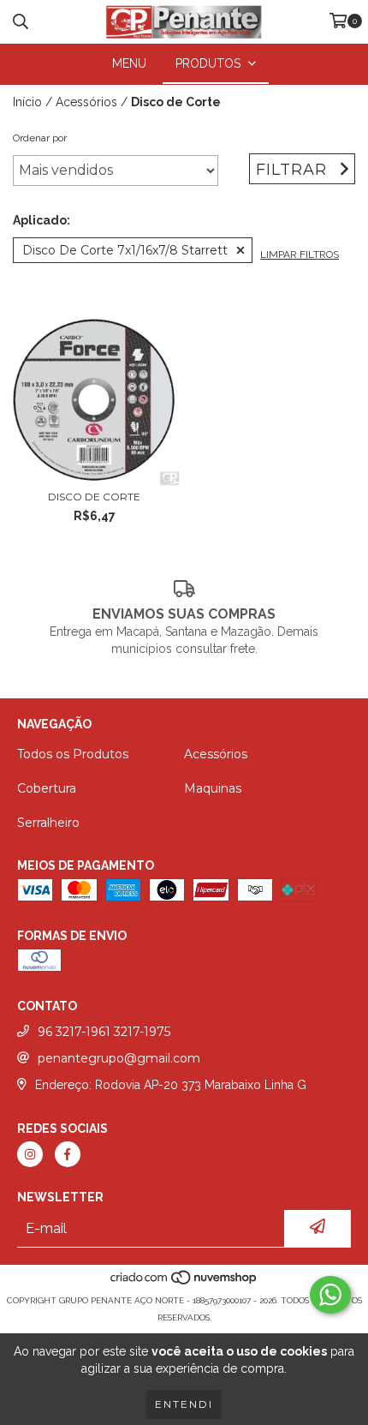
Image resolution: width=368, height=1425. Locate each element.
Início (27, 102)
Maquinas (212, 788)
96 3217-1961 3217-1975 (104, 1031)
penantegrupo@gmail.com (119, 1058)
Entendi (184, 1404)
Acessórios (86, 102)
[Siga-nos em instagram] (30, 1154)
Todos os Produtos (72, 754)
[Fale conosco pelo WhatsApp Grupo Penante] (330, 1295)
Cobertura (46, 788)
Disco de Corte (94, 496)
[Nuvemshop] (184, 1283)
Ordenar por (40, 138)
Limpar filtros (299, 254)
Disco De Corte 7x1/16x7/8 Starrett (125, 250)
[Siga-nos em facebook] (67, 1154)
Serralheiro (48, 822)
